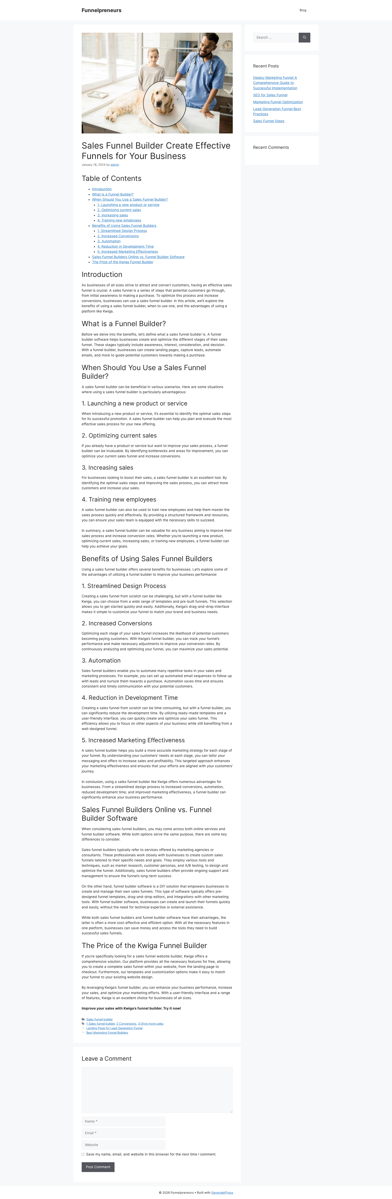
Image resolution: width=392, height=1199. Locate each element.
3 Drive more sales (151, 1023)
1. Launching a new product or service (128, 205)
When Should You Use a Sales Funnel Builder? (130, 199)
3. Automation (109, 241)
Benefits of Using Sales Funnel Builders (124, 226)
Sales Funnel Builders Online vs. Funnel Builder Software (138, 257)
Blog (303, 10)
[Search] (304, 38)
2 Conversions (126, 1023)
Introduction (102, 189)
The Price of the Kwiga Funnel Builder (122, 262)
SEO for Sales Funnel (270, 95)
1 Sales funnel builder (100, 1023)
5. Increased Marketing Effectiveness (127, 252)
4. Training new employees (119, 220)
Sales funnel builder (99, 1019)
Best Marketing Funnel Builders (107, 1032)
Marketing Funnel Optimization (278, 102)
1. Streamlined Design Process (122, 231)
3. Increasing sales (112, 215)
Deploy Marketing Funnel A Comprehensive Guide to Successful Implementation (275, 83)
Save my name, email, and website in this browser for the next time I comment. (151, 1154)
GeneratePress (222, 1193)
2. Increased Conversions (118, 236)
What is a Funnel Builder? (113, 194)
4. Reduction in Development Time (125, 246)
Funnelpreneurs (101, 10)
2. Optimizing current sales (119, 210)
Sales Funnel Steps (268, 121)
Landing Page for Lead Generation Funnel (114, 1028)
